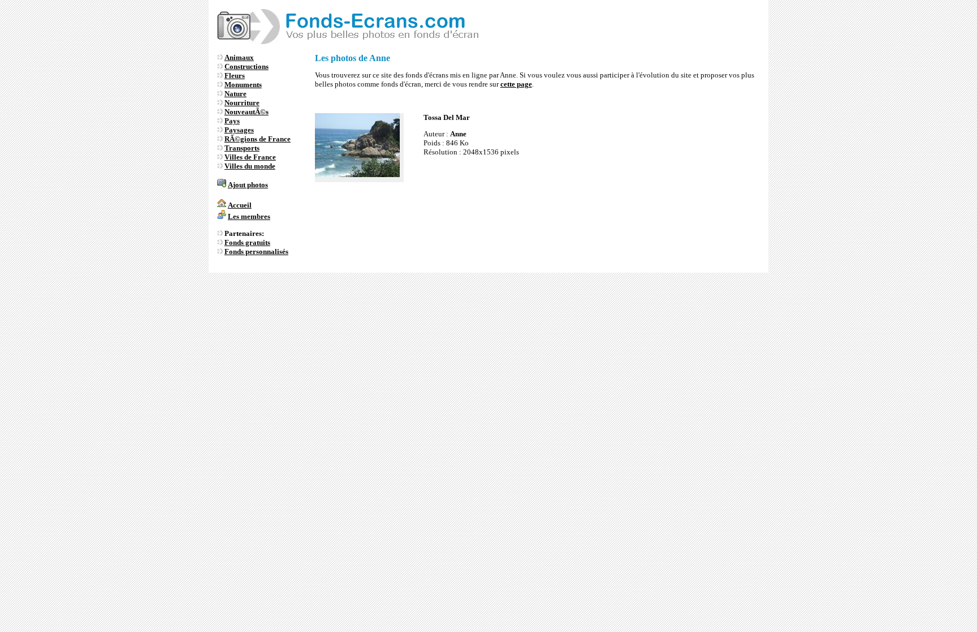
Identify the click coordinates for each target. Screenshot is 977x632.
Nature (235, 93)
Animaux (239, 57)
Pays (232, 121)
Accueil (240, 205)
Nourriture (242, 102)
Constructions (246, 66)
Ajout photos (248, 184)
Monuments (243, 84)
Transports (242, 148)
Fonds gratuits (247, 242)
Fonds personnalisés (256, 251)
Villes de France (250, 157)
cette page (516, 84)
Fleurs (234, 75)
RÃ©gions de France (257, 139)
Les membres (249, 216)
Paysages (239, 130)
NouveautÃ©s (246, 112)
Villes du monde (249, 166)
